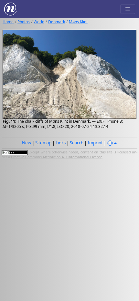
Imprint (95, 143)
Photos (23, 22)
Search (76, 143)
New (26, 143)
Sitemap (43, 143)
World (39, 22)
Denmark (56, 22)
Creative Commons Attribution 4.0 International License (56, 157)
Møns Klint (78, 22)
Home (8, 22)
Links (61, 143)
